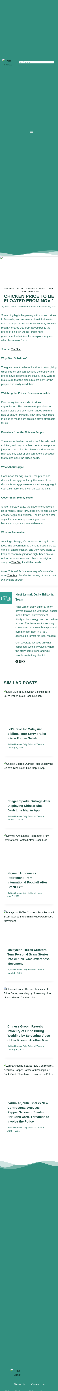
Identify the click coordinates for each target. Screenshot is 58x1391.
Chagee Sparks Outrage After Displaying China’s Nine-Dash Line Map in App (28, 805)
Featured (9, 289)
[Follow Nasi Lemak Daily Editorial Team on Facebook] (17, 661)
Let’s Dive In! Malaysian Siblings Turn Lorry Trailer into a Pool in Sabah (26, 733)
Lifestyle (31, 289)
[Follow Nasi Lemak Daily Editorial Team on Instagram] (20, 661)
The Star (16, 349)
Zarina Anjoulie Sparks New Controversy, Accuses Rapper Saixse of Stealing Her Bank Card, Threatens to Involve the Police (28, 1112)
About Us (19, 1384)
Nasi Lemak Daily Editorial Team (20, 306)
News (42, 289)
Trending (33, 292)
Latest (21, 289)
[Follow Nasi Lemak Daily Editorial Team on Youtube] (23, 661)
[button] (31, 131)
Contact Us (38, 1384)
